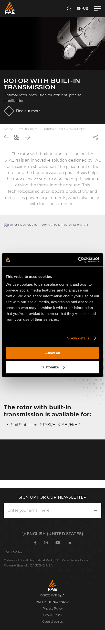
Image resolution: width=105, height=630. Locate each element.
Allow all (52, 353)
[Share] (95, 137)
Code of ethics (52, 621)
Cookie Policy (52, 615)
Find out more (28, 111)
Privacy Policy (53, 608)
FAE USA (8, 129)
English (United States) (54, 533)
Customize (50, 367)
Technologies (28, 129)
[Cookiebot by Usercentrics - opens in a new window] (78, 259)
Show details (78, 338)
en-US (82, 8)
